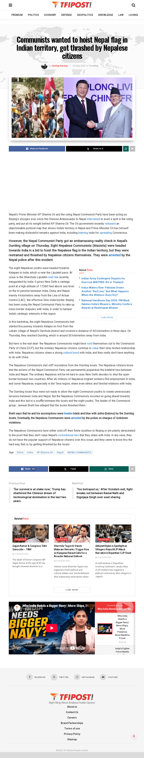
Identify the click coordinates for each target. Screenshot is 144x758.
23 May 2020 (79, 65)
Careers (72, 718)
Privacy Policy (72, 734)
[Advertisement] (72, 182)
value (95, 348)
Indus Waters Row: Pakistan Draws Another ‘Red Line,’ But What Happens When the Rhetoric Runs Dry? (105, 291)
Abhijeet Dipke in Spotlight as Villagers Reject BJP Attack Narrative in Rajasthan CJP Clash (113, 549)
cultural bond (71, 352)
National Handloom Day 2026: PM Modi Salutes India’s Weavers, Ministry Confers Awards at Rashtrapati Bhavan (106, 304)
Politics (33, 15)
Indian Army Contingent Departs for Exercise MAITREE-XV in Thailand (103, 280)
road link (53, 277)
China (20, 452)
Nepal (60, 452)
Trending (93, 65)
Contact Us (72, 712)
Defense (66, 15)
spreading (106, 232)
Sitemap (72, 739)
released (110, 223)
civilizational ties (68, 435)
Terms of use (72, 728)
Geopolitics (85, 15)
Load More (107, 317)
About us (72, 707)
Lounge (134, 15)
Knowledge (105, 15)
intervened (93, 219)
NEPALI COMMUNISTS (79, 452)
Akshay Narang (60, 65)
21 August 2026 (21, 554)
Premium (17, 15)
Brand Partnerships (72, 723)
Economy (50, 15)
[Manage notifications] (134, 736)
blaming (83, 232)
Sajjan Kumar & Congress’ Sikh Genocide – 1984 (29, 547)
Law (120, 15)
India (30, 452)
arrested (115, 255)
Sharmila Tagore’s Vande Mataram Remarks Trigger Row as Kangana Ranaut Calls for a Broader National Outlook (71, 551)
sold (89, 343)
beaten (68, 413)
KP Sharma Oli (45, 452)
